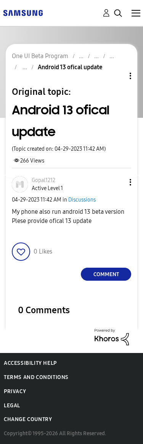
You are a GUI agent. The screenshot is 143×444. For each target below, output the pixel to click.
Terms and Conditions (36, 377)
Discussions (82, 200)
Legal (12, 405)
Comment (106, 274)
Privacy (15, 391)
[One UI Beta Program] (23, 12)
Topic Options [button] (117, 76)
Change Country (28, 419)
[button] (118, 182)
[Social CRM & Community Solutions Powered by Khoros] (112, 336)
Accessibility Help (30, 363)
